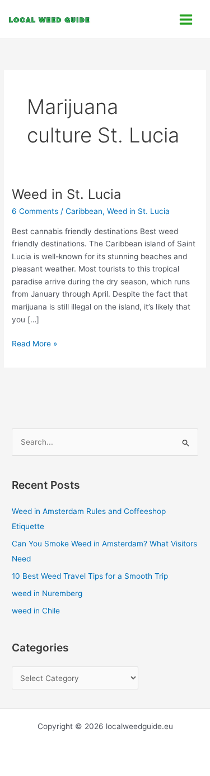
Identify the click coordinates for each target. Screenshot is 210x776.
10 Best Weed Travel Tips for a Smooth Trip (90, 576)
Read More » (34, 342)
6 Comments (35, 211)
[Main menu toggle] (186, 19)
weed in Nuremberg (47, 593)
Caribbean (84, 211)
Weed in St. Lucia (66, 194)
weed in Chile (36, 610)
